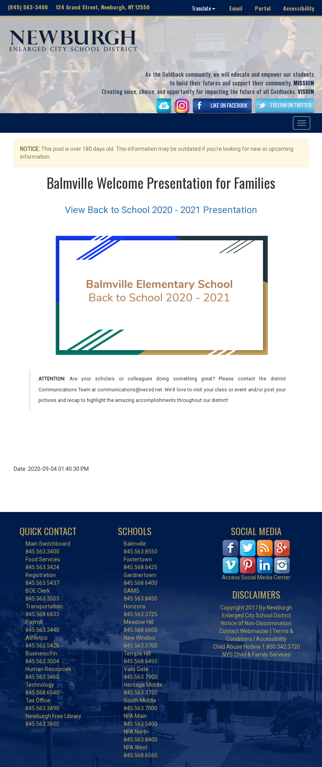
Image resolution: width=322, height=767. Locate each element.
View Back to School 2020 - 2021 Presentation (161, 209)
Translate (202, 8)
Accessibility (298, 8)
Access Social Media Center (256, 577)
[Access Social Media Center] (256, 556)
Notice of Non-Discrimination (256, 623)
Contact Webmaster (244, 631)
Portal (263, 8)
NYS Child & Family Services (256, 654)
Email (235, 8)
